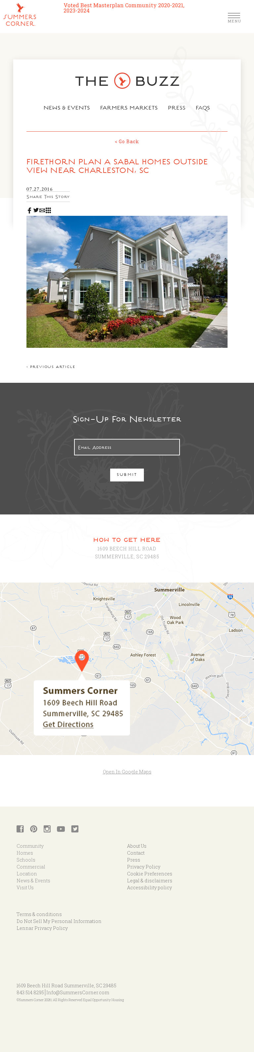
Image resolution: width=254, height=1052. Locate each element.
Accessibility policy (149, 887)
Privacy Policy (143, 867)
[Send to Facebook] (29, 209)
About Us (137, 846)
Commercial (31, 867)
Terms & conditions (39, 914)
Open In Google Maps (127, 772)
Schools (26, 860)
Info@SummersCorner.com (77, 992)
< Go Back (127, 141)
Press (177, 108)
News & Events (67, 108)
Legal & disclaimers (149, 880)
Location (27, 874)
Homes (25, 853)
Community (30, 846)
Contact (136, 853)
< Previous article (50, 367)
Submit (127, 475)
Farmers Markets (129, 108)
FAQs (203, 108)
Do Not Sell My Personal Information (59, 921)
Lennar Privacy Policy (42, 928)
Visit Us (25, 887)
